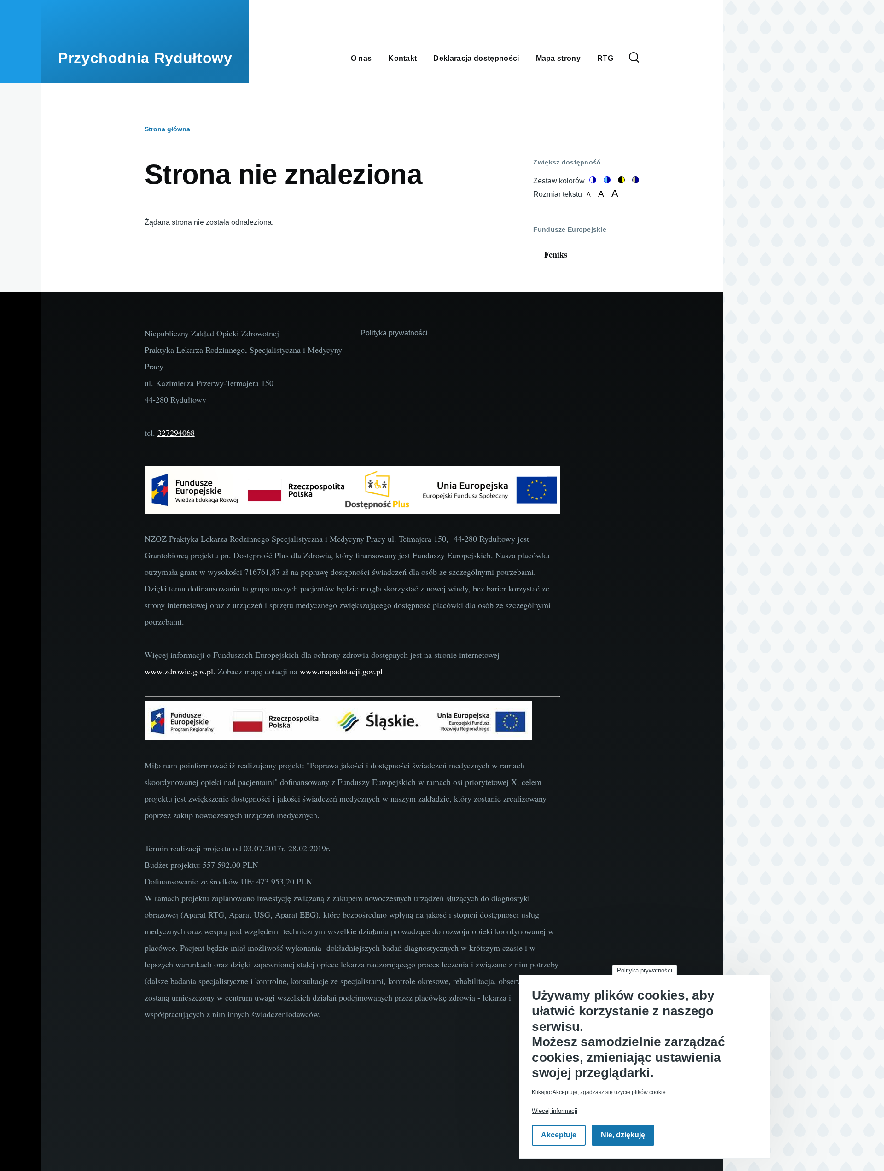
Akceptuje (558, 1135)
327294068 (176, 432)
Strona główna (167, 129)
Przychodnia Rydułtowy (145, 58)
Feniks (555, 254)
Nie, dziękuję (623, 1135)
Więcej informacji (554, 1110)
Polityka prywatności (644, 970)
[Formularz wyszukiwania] (634, 58)
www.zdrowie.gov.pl (179, 671)
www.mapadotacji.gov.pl (341, 671)
